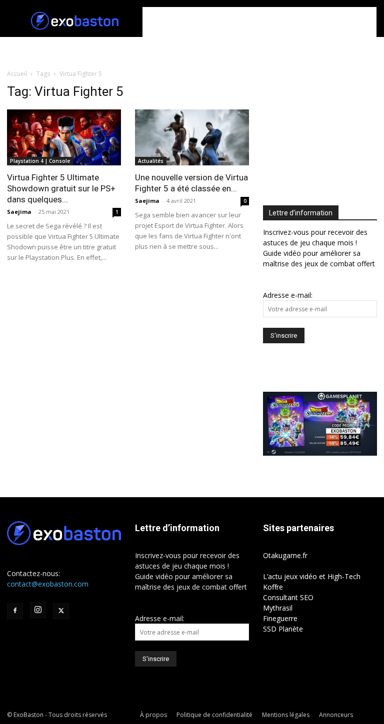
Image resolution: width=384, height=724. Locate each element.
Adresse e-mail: (287, 295)
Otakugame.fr (285, 555)
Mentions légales (286, 715)
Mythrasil (277, 608)
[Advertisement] (259, 22)
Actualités (151, 160)
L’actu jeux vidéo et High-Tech (311, 576)
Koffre (273, 587)
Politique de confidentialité (214, 715)
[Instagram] (38, 610)
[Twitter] (61, 611)
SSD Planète (283, 629)
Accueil (17, 73)
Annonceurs (336, 715)
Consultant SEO (288, 597)
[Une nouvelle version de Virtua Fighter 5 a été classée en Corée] (192, 137)
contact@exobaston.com (47, 584)
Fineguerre (280, 618)
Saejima (19, 211)
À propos (153, 715)
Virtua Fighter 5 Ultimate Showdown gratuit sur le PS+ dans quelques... (61, 188)
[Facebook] (15, 611)
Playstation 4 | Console (40, 160)
